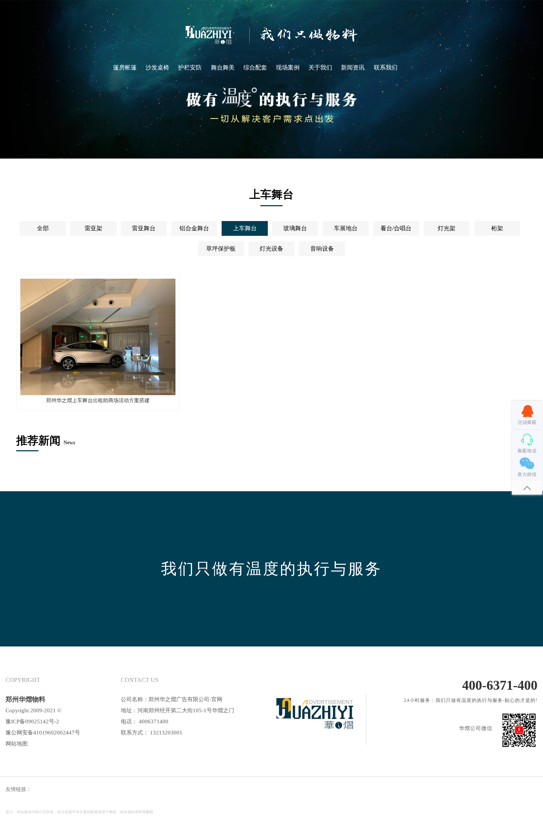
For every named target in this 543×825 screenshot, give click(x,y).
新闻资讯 (353, 67)
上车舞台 (245, 228)
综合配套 (255, 67)
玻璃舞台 (295, 228)
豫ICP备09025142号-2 (32, 721)
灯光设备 (271, 248)
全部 (43, 228)
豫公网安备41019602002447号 (43, 733)
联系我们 (385, 67)
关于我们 (320, 67)
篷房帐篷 (125, 67)
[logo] (271, 35)
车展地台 (346, 228)
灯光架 (446, 228)
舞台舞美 (223, 67)
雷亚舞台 (144, 228)
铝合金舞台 (194, 228)
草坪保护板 (221, 248)
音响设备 (322, 248)
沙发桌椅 (157, 67)
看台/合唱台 (395, 228)
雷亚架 (93, 228)
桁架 (497, 228)
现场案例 (288, 67)
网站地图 (17, 744)
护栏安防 (190, 67)
